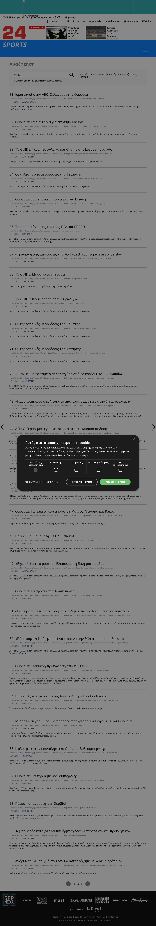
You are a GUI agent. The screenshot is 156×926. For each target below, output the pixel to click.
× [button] (134, 439)
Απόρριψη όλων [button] (82, 481)
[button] (41, 482)
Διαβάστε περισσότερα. (75, 455)
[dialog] (78, 463)
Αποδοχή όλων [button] (115, 481)
